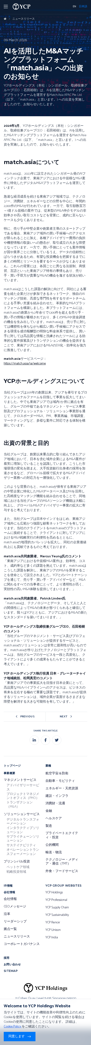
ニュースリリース (23, 19)
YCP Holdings (54, 893)
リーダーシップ (15, 922)
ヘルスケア (54, 819)
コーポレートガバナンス (22, 944)
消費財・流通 (55, 804)
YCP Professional (56, 900)
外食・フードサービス (62, 871)
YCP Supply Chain (57, 908)
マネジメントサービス (20, 780)
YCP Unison (53, 930)
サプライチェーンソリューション (23, 839)
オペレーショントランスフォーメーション (23, 852)
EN (74, 6)
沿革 (7, 914)
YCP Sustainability (57, 915)
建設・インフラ (57, 796)
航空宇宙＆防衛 (57, 774)
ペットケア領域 (18, 867)
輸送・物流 (54, 852)
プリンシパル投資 (17, 862)
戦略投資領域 (16, 872)
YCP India (52, 938)
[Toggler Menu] (6, 6)
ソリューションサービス (22, 814)
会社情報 (10, 899)
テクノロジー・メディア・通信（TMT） (62, 862)
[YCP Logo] (22, 6)
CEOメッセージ (15, 907)
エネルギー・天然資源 (62, 789)
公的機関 (52, 845)
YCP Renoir (53, 923)
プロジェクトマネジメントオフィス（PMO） (23, 796)
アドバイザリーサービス (23, 787)
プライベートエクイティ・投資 (62, 835)
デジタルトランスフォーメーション (23, 822)
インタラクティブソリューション (23, 830)
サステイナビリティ (21, 845)
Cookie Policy (13, 1026)
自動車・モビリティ (60, 781)
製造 (49, 826)
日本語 (83, 6)
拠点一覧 (10, 929)
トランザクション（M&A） (20, 805)
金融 (49, 811)
